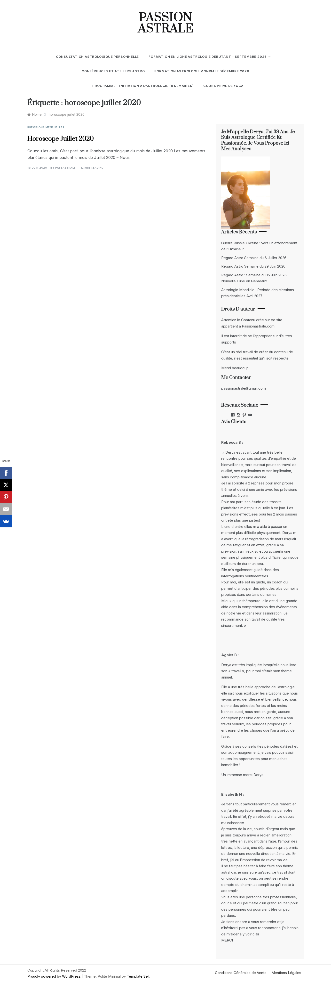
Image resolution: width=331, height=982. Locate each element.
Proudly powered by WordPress (54, 976)
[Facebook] (6, 473)
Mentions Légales (286, 972)
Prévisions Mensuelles (45, 127)
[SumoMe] (6, 521)
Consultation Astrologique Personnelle (97, 56)
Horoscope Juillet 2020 (60, 139)
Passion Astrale (165, 23)
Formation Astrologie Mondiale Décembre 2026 (201, 71)
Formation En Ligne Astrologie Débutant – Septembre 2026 (208, 56)
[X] (6, 485)
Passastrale (65, 167)
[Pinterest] (6, 497)
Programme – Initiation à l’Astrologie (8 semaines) (143, 86)
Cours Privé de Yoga (223, 86)
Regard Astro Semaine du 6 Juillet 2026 (253, 257)
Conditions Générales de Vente (241, 972)
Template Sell (138, 976)
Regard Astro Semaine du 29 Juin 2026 (253, 266)
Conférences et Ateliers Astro (113, 71)
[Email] (6, 509)
